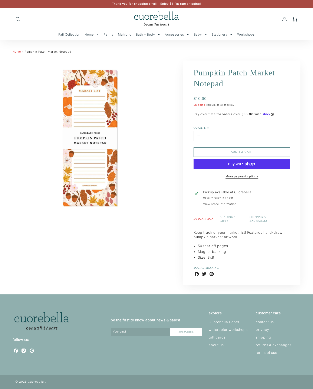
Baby (198, 34)
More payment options (241, 176)
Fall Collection (69, 34)
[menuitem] (69, 34)
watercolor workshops (228, 329)
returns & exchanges (273, 345)
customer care (268, 313)
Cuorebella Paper (224, 322)
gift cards (217, 337)
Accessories (174, 34)
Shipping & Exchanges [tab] (259, 219)
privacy (262, 329)
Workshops (246, 34)
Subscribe (186, 331)
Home (89, 34)
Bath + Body (145, 34)
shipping (263, 337)
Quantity (201, 127)
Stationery (220, 34)
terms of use (266, 352)
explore (215, 313)
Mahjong (125, 34)
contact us (265, 322)
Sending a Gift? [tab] (228, 219)
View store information (220, 204)
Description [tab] (204, 218)
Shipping (199, 104)
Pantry (108, 34)
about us (216, 345)
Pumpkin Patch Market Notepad (47, 51)
